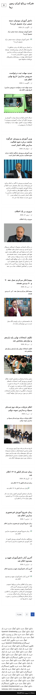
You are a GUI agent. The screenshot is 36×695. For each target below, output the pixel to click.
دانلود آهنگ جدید (14, 629)
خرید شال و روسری (13, 634)
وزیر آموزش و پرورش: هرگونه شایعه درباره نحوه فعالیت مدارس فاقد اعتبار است (19, 142)
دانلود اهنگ (16, 669)
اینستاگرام (28, 672)
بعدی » (19, 614)
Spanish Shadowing (9, 632)
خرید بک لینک (21, 637)
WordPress (20, 693)
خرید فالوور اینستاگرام (18, 657)
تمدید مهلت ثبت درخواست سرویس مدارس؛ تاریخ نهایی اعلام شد (20, 76)
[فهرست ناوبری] (4, 5)
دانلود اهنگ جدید (27, 629)
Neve (32, 693)
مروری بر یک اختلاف (23, 211)
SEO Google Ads (15, 689)
